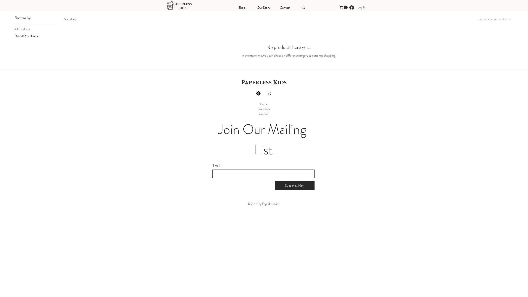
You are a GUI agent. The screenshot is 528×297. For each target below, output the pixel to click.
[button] (344, 7)
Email (217, 165)
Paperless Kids (264, 82)
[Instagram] (269, 93)
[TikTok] (258, 93)
